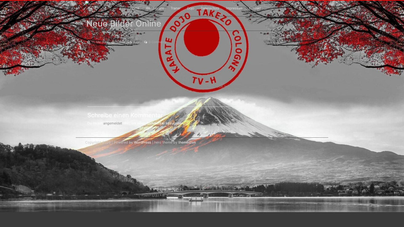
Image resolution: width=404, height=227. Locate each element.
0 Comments (157, 42)
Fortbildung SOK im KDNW (218, 86)
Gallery (92, 52)
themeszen (187, 142)
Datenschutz (210, 8)
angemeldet (112, 123)
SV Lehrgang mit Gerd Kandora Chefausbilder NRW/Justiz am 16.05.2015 (126, 89)
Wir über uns (155, 8)
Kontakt (255, 8)
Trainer (176, 8)
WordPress (142, 142)
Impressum (234, 8)
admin (121, 42)
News (137, 42)
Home (134, 8)
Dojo (190, 8)
